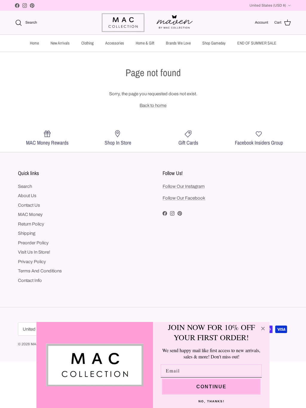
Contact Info (30, 280)
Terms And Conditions (40, 271)
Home (34, 43)
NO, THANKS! (211, 401)
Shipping (26, 233)
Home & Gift (145, 43)
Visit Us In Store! (34, 252)
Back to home (153, 105)
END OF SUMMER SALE (256, 43)
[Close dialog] (263, 328)
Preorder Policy (33, 242)
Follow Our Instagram (184, 186)
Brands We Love (178, 43)
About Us (27, 195)
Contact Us (29, 205)
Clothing (87, 43)
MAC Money (30, 214)
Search (25, 186)
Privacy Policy (32, 261)
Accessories (114, 43)
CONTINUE (211, 386)
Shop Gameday (214, 43)
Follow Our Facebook (184, 198)
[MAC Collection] (153, 22)
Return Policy (31, 224)
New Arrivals (60, 43)
